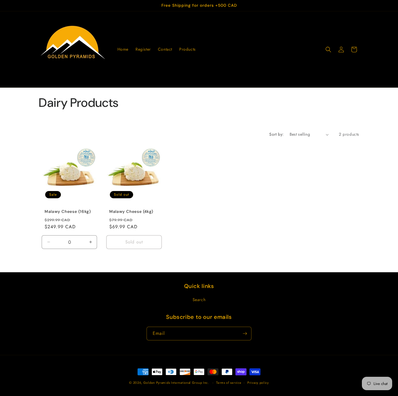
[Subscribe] (244, 333)
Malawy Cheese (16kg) (68, 211)
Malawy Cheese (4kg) (131, 211)
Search (199, 300)
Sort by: (276, 134)
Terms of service (228, 382)
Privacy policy (258, 382)
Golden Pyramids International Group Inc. (176, 382)
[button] (328, 49)
